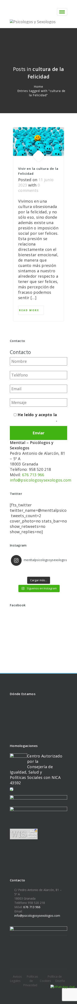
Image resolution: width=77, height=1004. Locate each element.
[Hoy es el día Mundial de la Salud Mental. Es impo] (38, 571)
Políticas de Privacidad (30, 980)
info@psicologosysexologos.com (40, 480)
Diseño (60, 981)
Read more (29, 310)
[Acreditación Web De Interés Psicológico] (11, 790)
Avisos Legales (16, 978)
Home (38, 86)
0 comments (29, 187)
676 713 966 (33, 474)
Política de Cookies (51, 978)
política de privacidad (35, 420)
